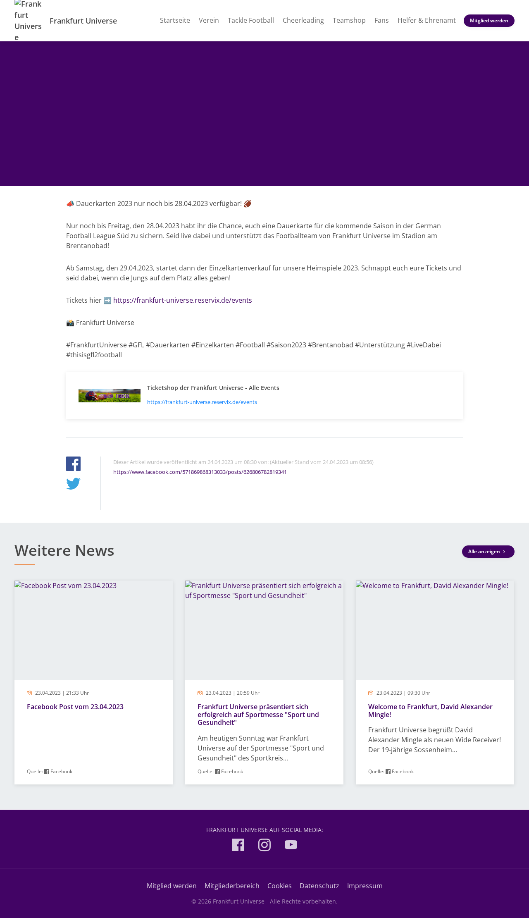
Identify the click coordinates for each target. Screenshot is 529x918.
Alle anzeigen (484, 551)
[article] (93, 682)
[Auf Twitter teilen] (73, 484)
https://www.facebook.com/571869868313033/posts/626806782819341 (200, 472)
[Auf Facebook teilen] (73, 465)
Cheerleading (303, 20)
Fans (381, 20)
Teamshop (349, 20)
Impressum (365, 885)
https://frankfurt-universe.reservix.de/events (182, 300)
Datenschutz (319, 885)
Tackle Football (251, 20)
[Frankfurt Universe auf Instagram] (264, 846)
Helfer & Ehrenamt (427, 20)
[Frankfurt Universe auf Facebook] (238, 846)
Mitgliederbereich (232, 885)
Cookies (279, 885)
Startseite (175, 20)
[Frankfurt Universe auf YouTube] (291, 846)
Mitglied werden (489, 20)
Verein (209, 20)
